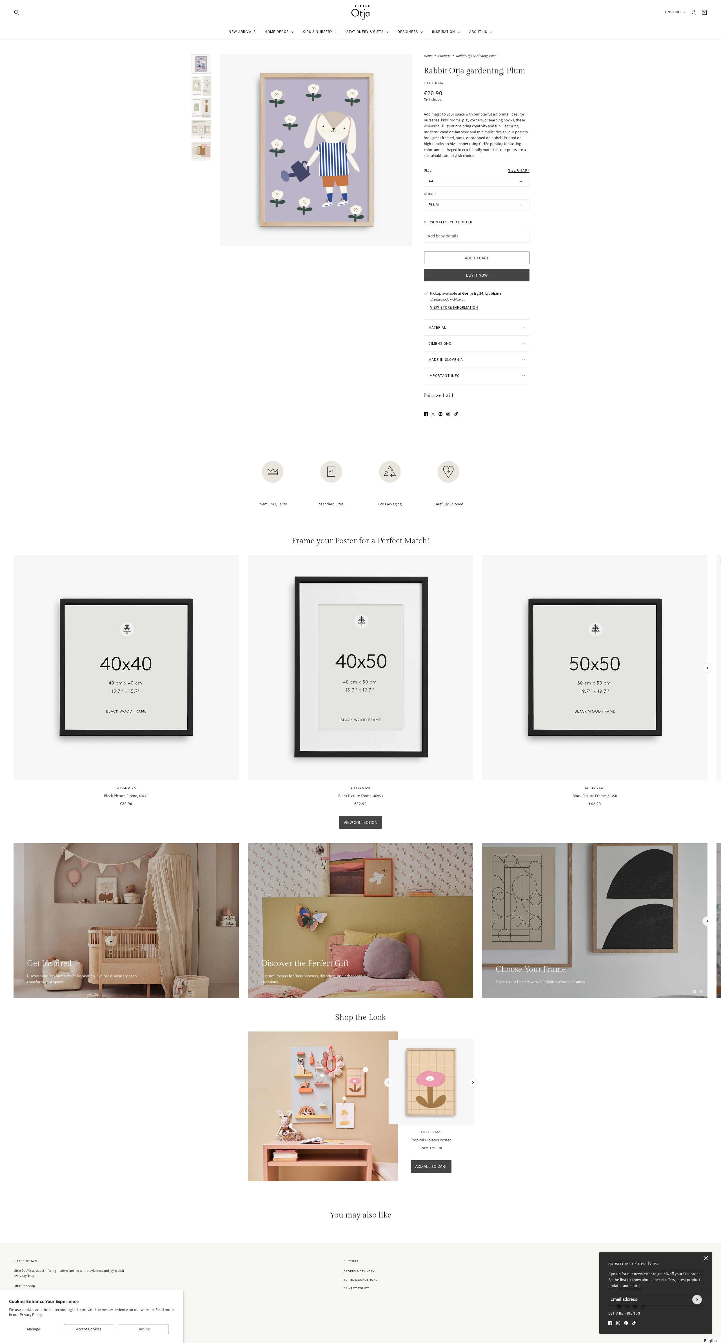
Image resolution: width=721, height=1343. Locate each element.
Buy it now (477, 275)
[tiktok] (634, 1323)
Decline (143, 1328)
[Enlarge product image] (316, 150)
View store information (454, 307)
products (444, 56)
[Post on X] (433, 414)
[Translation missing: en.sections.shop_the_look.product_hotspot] (322, 1075)
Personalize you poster (448, 222)
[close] (706, 1258)
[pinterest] (626, 1323)
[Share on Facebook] (426, 414)
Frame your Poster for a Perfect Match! (360, 541)
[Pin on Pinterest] (440, 414)
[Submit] (697, 1299)
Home (428, 56)
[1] (694, 991)
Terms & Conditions (361, 1279)
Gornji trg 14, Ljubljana (481, 293)
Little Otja (433, 83)
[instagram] (618, 1323)
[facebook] (610, 1323)
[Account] (694, 12)
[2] (701, 991)
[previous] (14, 559)
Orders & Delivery (359, 1271)
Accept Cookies (88, 1328)
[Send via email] (448, 414)
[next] (707, 668)
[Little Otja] (360, 12)
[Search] (17, 12)
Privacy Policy (31, 1314)
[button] (456, 414)
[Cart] (704, 12)
